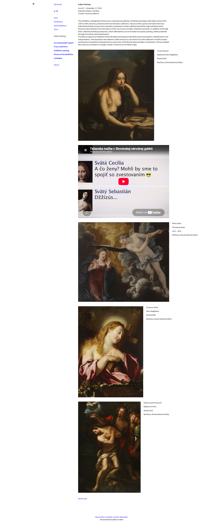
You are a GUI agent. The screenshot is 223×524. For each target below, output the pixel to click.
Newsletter (124, 517)
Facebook (108, 517)
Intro (56, 18)
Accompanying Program (63, 43)
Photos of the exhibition (63, 54)
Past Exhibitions (60, 25)
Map (96, 517)
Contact (116, 517)
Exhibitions (58, 22)
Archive (102, 517)
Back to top (82, 498)
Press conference (61, 46)
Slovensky (58, 4)
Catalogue (58, 58)
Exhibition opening (61, 50)
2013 (56, 29)
